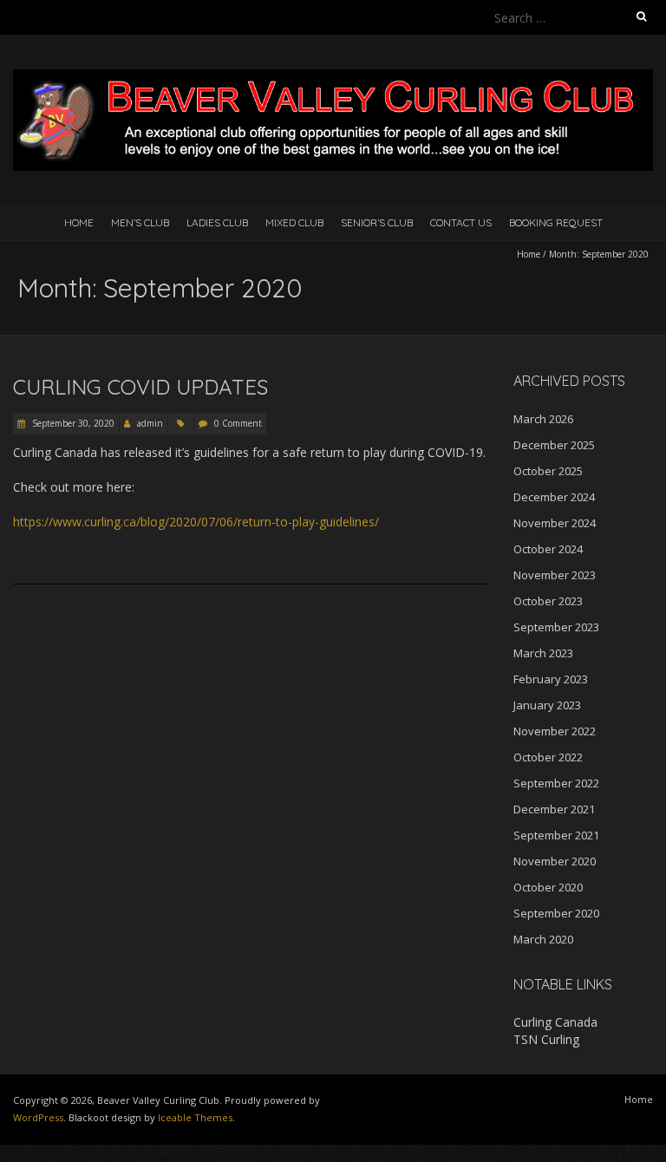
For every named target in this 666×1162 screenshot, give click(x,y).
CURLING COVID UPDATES (140, 387)
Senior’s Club (377, 222)
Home (79, 222)
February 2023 (550, 679)
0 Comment (238, 423)
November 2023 (554, 575)
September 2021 (556, 835)
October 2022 (548, 757)
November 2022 (554, 731)
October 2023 (548, 601)
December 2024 (554, 497)
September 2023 (556, 627)
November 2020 (554, 861)
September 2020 (556, 913)
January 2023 (547, 705)
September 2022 (556, 783)
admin (150, 423)
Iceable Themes (195, 1117)
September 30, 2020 (71, 423)
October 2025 (548, 471)
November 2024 (554, 523)
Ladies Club (217, 222)
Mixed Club (294, 222)
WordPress (38, 1117)
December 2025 (554, 445)
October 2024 (548, 549)
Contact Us (461, 222)
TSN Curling (546, 1039)
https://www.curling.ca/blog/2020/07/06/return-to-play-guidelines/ (196, 521)
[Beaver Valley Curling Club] (333, 77)
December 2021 (554, 809)
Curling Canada (555, 1022)
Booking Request (556, 222)
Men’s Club (140, 222)
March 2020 (543, 939)
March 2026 (543, 419)
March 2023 (543, 653)
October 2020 (548, 887)
